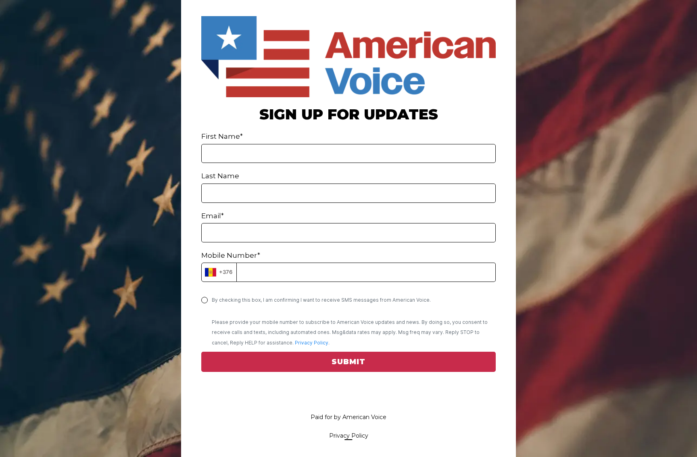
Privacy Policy (311, 343)
